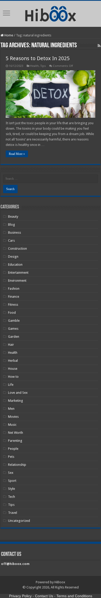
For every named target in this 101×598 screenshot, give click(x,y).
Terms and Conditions (74, 596)
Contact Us (44, 596)
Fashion (13, 288)
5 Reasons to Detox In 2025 (38, 58)
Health (34, 66)
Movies (13, 417)
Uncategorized (19, 521)
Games (13, 329)
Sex (10, 473)
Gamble (14, 320)
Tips (43, 66)
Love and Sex (18, 393)
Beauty (13, 216)
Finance (13, 296)
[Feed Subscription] (99, 46)
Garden (13, 337)
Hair (11, 345)
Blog (11, 224)
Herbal (13, 361)
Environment (17, 280)
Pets (11, 457)
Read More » (17, 154)
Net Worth (15, 433)
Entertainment (18, 272)
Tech (11, 497)
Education (15, 264)
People (13, 449)
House (12, 369)
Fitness (13, 304)
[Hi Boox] (50, 13)
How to (13, 377)
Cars (11, 240)
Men (11, 409)
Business (14, 232)
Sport (12, 481)
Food (12, 312)
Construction (17, 248)
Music (12, 425)
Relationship (17, 465)
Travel (12, 513)
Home (8, 35)
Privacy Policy (20, 596)
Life (10, 385)
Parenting (15, 441)
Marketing (15, 401)
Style (11, 489)
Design (13, 256)
